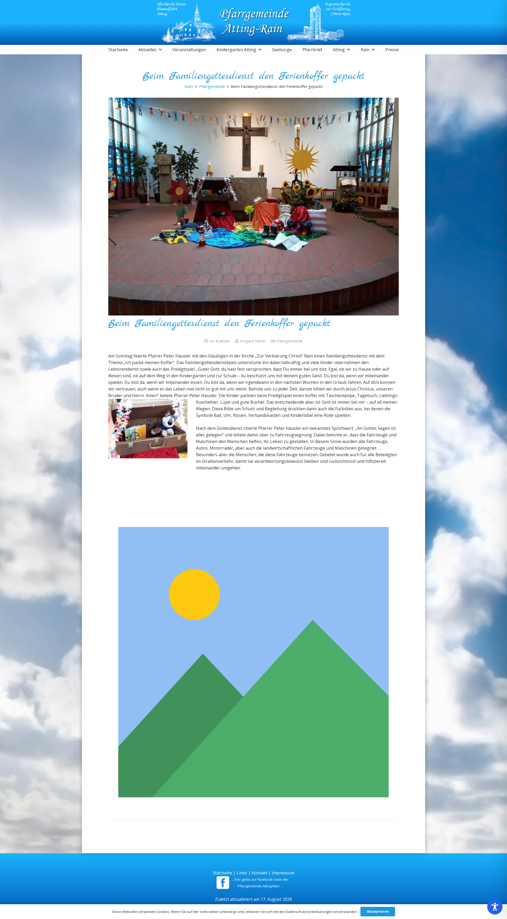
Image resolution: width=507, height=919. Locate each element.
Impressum (283, 873)
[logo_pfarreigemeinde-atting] (254, 22)
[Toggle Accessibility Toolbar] (495, 907)
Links (242, 873)
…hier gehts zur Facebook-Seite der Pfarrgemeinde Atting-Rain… (260, 882)
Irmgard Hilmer (253, 340)
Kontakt (259, 873)
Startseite (222, 873)
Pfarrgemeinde (290, 340)
